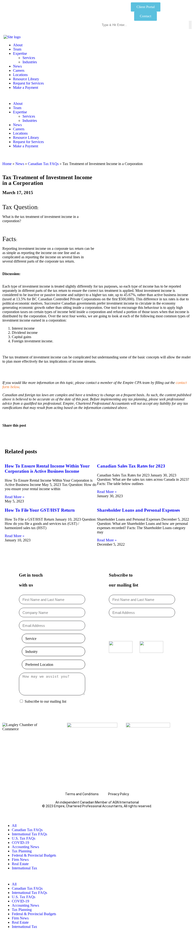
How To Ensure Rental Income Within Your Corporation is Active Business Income (47, 468)
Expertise (20, 53)
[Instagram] (135, 662)
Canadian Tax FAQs (43, 164)
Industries (29, 62)
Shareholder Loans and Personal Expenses (138, 510)
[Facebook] (121, 662)
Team (17, 49)
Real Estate (20, 864)
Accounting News (25, 847)
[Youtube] (163, 662)
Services (28, 58)
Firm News (20, 860)
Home (7, 164)
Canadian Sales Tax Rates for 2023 (131, 465)
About (17, 45)
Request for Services (28, 83)
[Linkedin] (149, 662)
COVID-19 (20, 843)
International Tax (24, 868)
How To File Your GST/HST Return (40, 510)
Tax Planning (22, 851)
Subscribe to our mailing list (45, 701)
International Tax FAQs (29, 834)
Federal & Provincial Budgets (34, 855)
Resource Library (26, 79)
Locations (20, 75)
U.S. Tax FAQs (23, 838)
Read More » (14, 497)
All (14, 826)
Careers (18, 70)
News (17, 66)
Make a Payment (25, 87)
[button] (97, 96)
